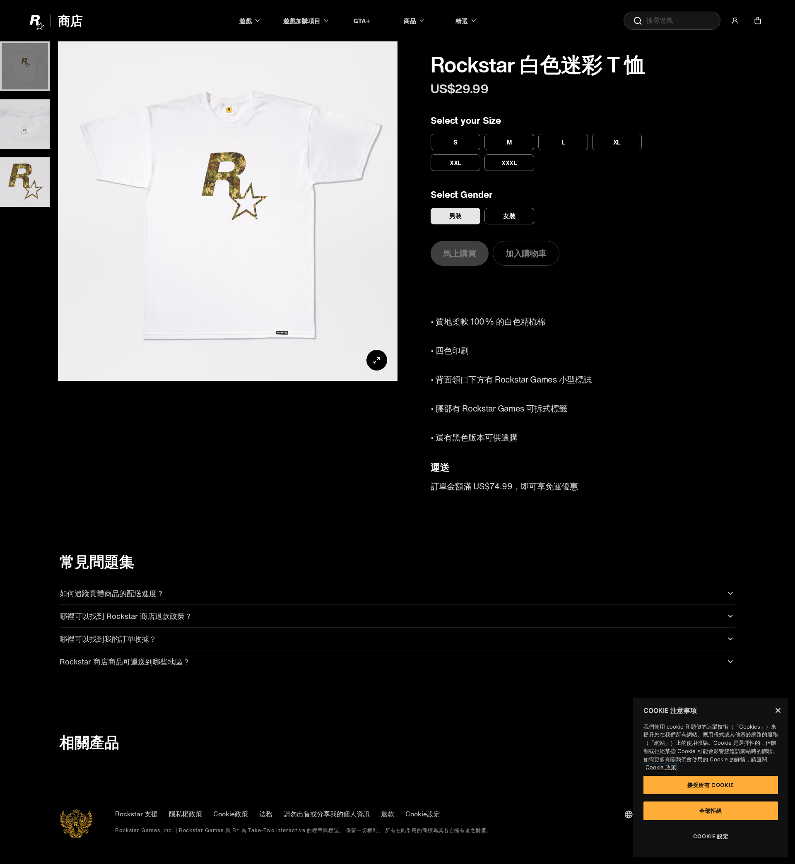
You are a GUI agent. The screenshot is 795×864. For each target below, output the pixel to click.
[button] (735, 20)
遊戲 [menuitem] (245, 20)
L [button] (563, 142)
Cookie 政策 (661, 767)
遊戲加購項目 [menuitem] (301, 20)
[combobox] (672, 21)
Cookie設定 (422, 814)
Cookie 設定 (711, 836)
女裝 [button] (509, 215)
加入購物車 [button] (526, 253)
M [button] (509, 142)
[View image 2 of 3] (25, 124)
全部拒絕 (710, 810)
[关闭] (778, 710)
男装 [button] (455, 215)
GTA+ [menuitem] (362, 20)
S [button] (455, 142)
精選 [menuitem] (461, 20)
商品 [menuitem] (410, 20)
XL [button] (617, 142)
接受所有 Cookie (710, 785)
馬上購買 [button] (459, 253)
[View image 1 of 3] (25, 66)
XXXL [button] (509, 162)
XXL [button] (456, 162)
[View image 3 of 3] (25, 182)
